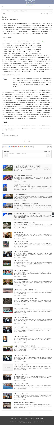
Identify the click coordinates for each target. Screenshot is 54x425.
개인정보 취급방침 (39, 418)
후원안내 (32, 418)
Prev (13, 413)
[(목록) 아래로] (50, 147)
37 (34, 413)
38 (36, 413)
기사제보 (20, 418)
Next (41, 413)
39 (38, 413)
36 (32, 413)
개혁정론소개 (13, 418)
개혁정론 (4, 13)
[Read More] (27, 226)
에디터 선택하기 (47, 151)
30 (19, 413)
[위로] (49, 147)
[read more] (27, 169)
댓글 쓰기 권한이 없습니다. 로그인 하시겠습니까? (17, 153)
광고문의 (26, 418)
